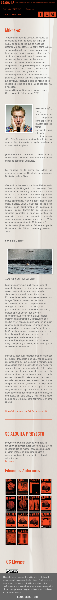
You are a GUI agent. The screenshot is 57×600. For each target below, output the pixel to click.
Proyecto (30, 9)
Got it (37, 597)
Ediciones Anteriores (12, 14)
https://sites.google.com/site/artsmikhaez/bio (26, 411)
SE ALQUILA (7, 2)
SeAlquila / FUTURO (12, 9)
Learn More (24, 597)
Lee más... (10, 461)
